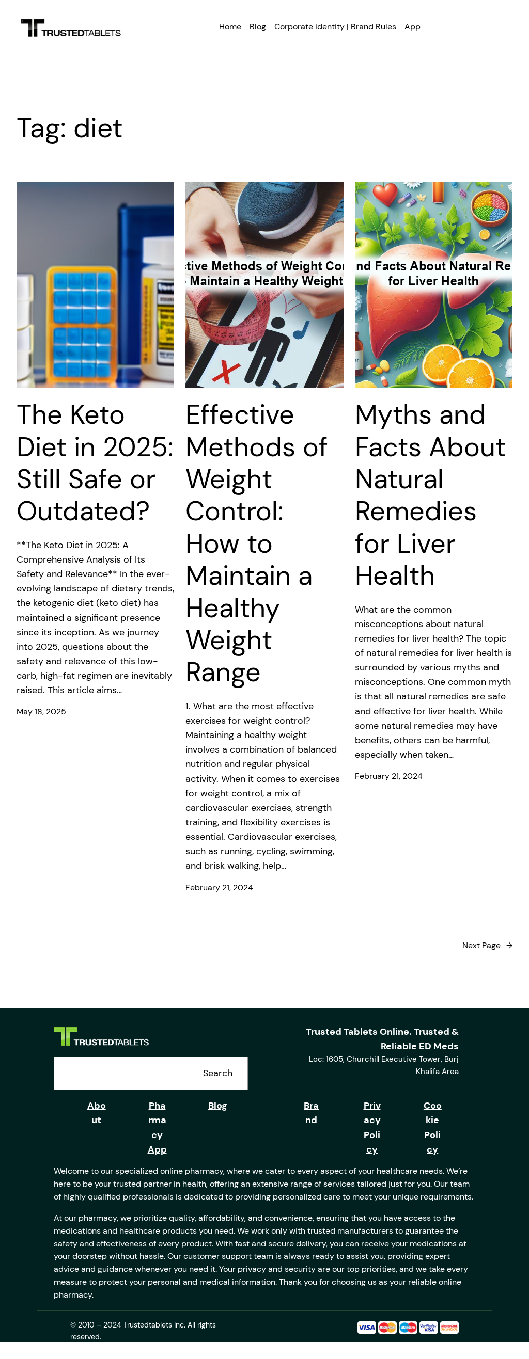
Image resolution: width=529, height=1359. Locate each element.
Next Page (487, 945)
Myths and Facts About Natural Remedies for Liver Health (430, 494)
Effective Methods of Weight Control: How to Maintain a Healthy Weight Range (256, 543)
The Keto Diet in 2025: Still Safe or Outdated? (95, 462)
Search (217, 1073)
